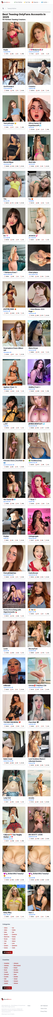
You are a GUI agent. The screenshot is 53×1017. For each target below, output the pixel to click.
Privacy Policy (44, 1011)
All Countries (7, 988)
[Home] (3, 8)
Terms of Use (44, 1008)
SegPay (12, 1014)
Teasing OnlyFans (11, 8)
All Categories (7, 952)
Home (29, 1005)
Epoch (9, 1014)
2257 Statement (44, 1005)
